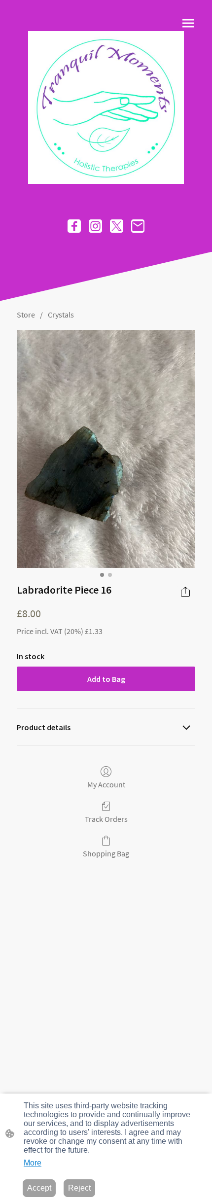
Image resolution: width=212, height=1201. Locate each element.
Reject (79, 1188)
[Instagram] (95, 226)
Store (26, 314)
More (32, 1163)
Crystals (61, 314)
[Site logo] (106, 107)
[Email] (137, 226)
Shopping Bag (106, 853)
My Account (106, 784)
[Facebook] (74, 226)
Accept (39, 1188)
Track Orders (106, 819)
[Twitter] (116, 226)
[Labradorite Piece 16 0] (106, 449)
